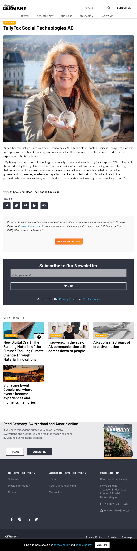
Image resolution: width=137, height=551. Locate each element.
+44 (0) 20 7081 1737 (115, 504)
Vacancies (55, 492)
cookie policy (83, 545)
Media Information (19, 485)
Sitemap (127, 537)
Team (52, 479)
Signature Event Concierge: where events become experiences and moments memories (19, 393)
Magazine (106, 16)
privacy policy (62, 545)
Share (7, 205)
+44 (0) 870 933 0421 (116, 510)
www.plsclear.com (30, 226)
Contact (12, 492)
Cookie (112, 537)
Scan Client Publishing (62, 485)
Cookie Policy (91, 299)
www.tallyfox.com (14, 192)
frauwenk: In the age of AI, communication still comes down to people (67, 346)
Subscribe (124, 7)
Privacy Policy (68, 299)
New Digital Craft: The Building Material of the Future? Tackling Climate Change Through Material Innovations (23, 350)
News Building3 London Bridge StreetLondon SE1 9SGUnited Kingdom (113, 491)
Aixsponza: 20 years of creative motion (111, 344)
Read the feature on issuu (42, 192)
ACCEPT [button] (102, 545)
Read (15, 451)
